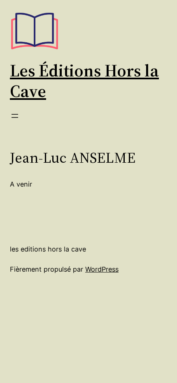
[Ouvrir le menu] (15, 116)
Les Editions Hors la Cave (48, 249)
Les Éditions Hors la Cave (84, 80)
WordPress (102, 269)
